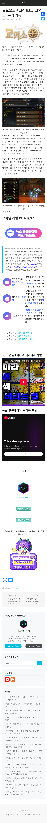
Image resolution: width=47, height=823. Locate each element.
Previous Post (14, 599)
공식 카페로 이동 (24, 336)
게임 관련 (20, 814)
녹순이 (17, 19)
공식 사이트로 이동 (25, 333)
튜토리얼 (28, 814)
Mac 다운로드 (36, 646)
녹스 (23, 3)
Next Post (32, 599)
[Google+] (43, 21)
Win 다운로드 (15, 646)
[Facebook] (43, 14)
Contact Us (24, 818)
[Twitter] (43, 18)
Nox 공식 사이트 (23, 497)
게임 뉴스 (15, 588)
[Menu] (3, 3)
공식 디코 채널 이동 (25, 339)
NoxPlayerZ (37, 814)
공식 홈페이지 (10, 814)
